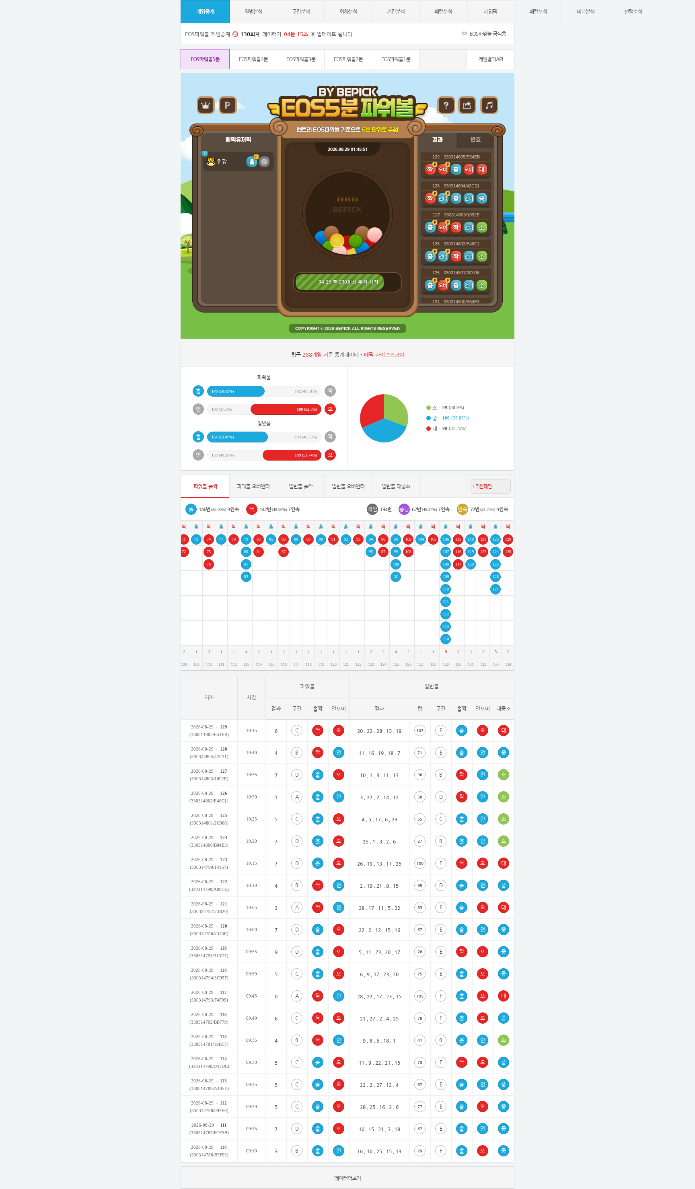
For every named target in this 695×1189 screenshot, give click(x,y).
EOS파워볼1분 (395, 59)
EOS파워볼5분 (205, 59)
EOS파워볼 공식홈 (487, 34)
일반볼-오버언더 (348, 486)
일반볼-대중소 (396, 486)
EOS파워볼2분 (348, 59)
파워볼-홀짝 (205, 486)
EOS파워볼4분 (253, 59)
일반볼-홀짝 (301, 486)
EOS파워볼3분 (300, 59)
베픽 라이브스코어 (384, 355)
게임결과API (490, 59)
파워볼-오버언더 (253, 486)
